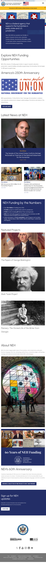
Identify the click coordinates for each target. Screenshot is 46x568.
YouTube (23, 548)
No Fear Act (13, 556)
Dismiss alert (45, 7)
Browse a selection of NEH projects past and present (18, 483)
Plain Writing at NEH (39, 557)
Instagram (26, 548)
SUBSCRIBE (5, 509)
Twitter (17, 548)
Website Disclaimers (23, 557)
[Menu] (43, 3)
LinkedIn (29, 548)
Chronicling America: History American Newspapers (16, 539)
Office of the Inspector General (24, 556)
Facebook (19, 548)
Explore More (6, 106)
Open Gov (31, 557)
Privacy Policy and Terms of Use (10, 557)
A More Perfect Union (34, 539)
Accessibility (35, 556)
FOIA (8, 556)
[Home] (23, 529)
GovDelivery (32, 548)
